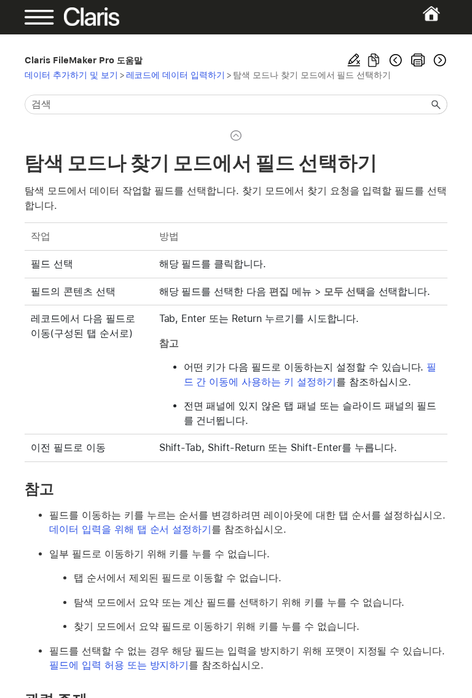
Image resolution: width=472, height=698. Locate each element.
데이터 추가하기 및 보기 (71, 74)
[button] (436, 104)
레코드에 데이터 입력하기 (176, 74)
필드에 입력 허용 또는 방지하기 (119, 665)
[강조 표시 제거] (354, 60)
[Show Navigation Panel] (45, 17)
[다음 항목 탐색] (438, 60)
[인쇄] (418, 60)
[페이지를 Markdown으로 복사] (373, 60)
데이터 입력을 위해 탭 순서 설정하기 (130, 529)
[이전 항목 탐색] (396, 60)
